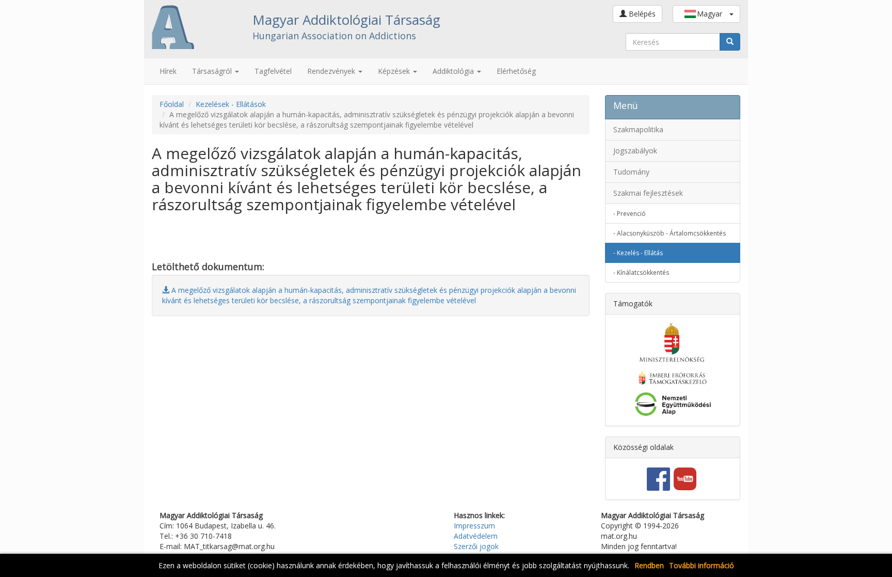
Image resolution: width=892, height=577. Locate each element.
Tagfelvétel (273, 71)
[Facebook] (658, 478)
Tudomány (631, 172)
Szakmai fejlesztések (648, 193)
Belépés (641, 14)
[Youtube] (685, 478)
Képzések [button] (395, 71)
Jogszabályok (635, 150)
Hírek (168, 71)
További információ (701, 565)
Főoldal (172, 104)
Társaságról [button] (213, 71)
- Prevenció (629, 213)
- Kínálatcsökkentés (641, 272)
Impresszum (474, 526)
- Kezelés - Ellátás (638, 252)
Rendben (649, 565)
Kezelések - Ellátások (231, 104)
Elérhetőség (516, 71)
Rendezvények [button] (332, 71)
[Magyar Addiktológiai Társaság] (194, 27)
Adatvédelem (476, 536)
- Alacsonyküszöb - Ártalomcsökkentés (669, 233)
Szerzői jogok (476, 546)
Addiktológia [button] (454, 71)
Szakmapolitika (638, 129)
